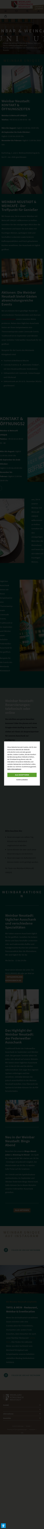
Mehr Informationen (14, 769)
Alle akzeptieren (22, 775)
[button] (3, 1525)
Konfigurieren (22, 780)
